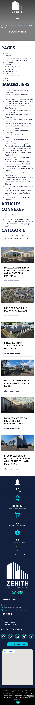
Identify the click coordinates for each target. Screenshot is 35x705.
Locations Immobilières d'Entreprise (17, 236)
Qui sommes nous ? (12, 76)
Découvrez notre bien (12, 281)
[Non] (31, 696)
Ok (18, 702)
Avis (6, 53)
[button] (17, 19)
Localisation (9, 62)
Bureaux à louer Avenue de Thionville (18, 162)
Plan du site (9, 74)
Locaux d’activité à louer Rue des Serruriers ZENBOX (15, 421)
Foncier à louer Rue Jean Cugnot (16, 144)
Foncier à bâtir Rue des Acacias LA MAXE (19, 99)
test (6, 78)
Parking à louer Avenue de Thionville (18, 146)
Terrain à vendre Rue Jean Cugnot (17, 150)
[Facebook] (3, 636)
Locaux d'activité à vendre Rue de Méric (18, 124)
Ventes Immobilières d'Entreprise (16, 238)
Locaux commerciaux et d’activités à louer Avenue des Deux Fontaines (16, 272)
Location (8, 65)
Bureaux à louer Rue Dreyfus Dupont (18, 191)
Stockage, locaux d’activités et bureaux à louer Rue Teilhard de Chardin (17, 460)
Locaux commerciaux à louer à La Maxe (18, 148)
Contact (8, 56)
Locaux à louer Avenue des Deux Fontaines (13, 345)
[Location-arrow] (24, 636)
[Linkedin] (17, 636)
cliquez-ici (17, 699)
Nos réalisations (11, 71)
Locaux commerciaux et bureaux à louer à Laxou (16, 383)
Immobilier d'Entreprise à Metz (19, 25)
